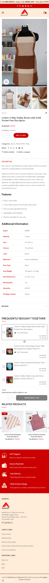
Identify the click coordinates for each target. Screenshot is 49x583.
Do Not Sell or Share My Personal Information (18, 546)
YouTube (23, 5)
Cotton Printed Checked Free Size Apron (36, 436)
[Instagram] (11, 148)
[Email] (19, 148)
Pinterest (25, 5)
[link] (9, 332)
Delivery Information (9, 542)
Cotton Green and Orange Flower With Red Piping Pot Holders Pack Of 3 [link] (29, 347)
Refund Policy (6, 538)
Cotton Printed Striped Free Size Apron (12, 436)
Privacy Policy (6, 534)
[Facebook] (8, 148)
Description (7, 162)
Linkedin (28, 5)
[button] (4, 397)
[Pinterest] (22, 148)
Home (4, 113)
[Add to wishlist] (20, 414)
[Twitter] (16, 148)
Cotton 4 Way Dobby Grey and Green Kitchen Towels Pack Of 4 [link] (29, 377)
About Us (5, 560)
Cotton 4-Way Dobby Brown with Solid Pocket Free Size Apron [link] (29, 327)
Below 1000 (20, 144)
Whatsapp (31, 5)
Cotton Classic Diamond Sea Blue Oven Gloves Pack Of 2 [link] (29, 364)
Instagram (18, 5)
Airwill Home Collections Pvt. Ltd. (19, 577)
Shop (28, 144)
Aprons (12, 144)
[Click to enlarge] (6, 82)
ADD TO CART (21, 135)
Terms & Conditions (9, 550)
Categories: (6, 144)
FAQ (3, 568)
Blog (3, 564)
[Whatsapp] (13, 148)
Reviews (5, 306)
